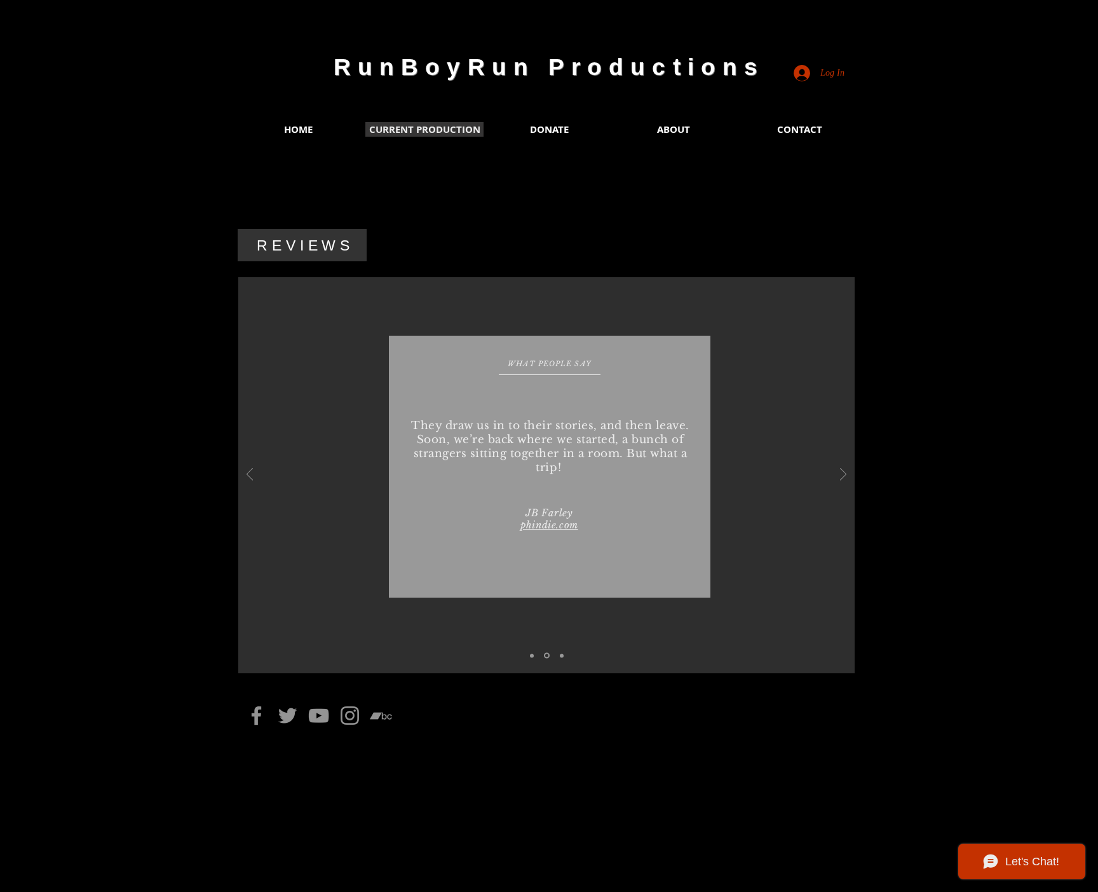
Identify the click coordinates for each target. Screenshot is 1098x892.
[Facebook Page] (256, 715)
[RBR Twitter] (287, 715)
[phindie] (547, 656)
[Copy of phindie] (562, 655)
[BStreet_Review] (532, 655)
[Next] (843, 475)
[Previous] (250, 475)
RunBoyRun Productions (549, 67)
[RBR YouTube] (318, 715)
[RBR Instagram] (349, 715)
